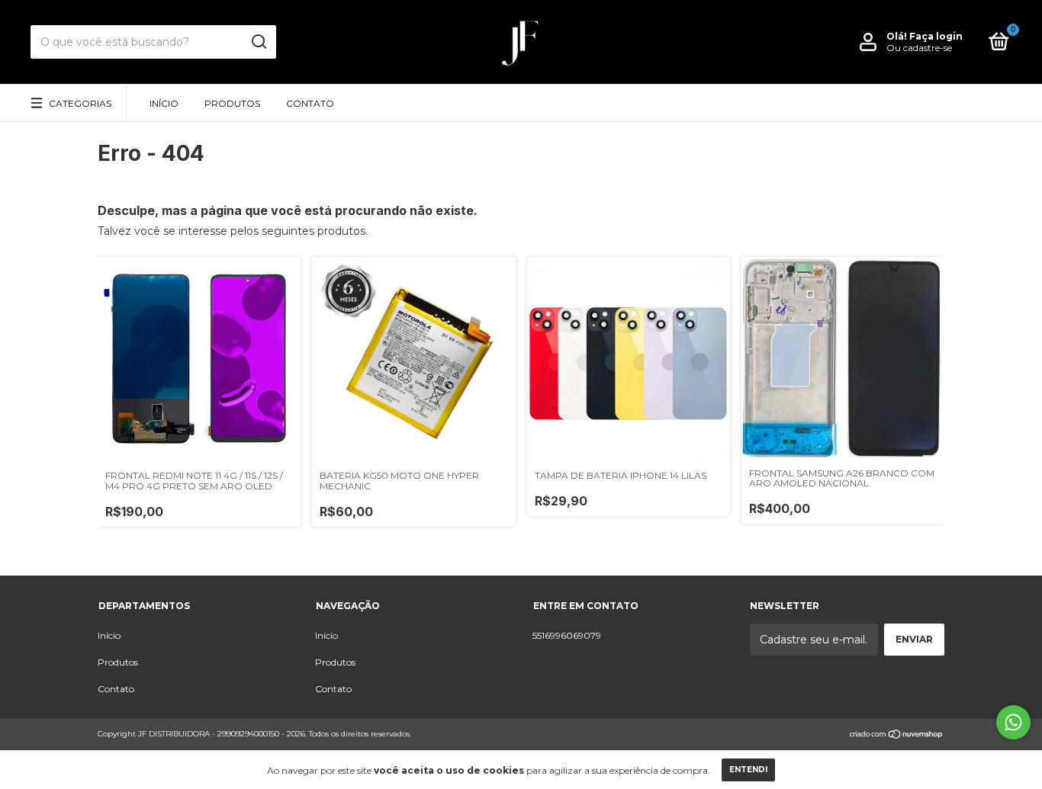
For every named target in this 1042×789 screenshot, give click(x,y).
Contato (310, 103)
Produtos (232, 103)
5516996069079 (566, 635)
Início (164, 103)
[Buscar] (258, 42)
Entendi (748, 770)
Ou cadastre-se (919, 47)
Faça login (936, 36)
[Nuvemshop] (896, 735)
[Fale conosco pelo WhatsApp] (1013, 722)
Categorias (80, 103)
